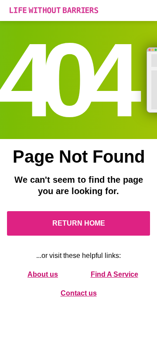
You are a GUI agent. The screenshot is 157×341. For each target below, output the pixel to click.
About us (42, 274)
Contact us (79, 293)
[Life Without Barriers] (78, 10)
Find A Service (114, 274)
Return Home (78, 223)
